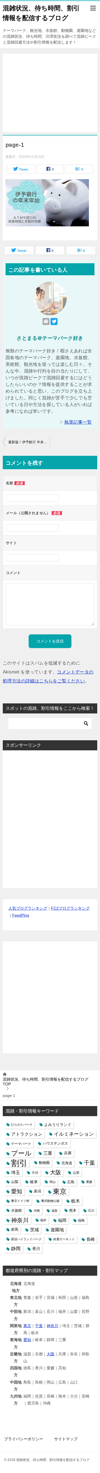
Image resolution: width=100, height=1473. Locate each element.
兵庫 (68, 1153)
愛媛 (89, 1181)
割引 (19, 1163)
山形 (76, 1172)
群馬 (14, 1230)
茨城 (34, 1229)
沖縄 (37, 1210)
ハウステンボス (55, 1143)
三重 (47, 1153)
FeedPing (20, 915)
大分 (35, 1172)
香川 (36, 1248)
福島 (81, 1220)
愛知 (16, 1191)
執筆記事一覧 (78, 422)
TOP (45, 1081)
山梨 (14, 1182)
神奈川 (20, 1220)
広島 (70, 1182)
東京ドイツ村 (20, 1200)
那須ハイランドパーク (26, 1239)
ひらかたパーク (21, 1124)
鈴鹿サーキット (64, 1239)
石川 (91, 1210)
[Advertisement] (50, 89)
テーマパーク (21, 1143)
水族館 (16, 1211)
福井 (43, 1220)
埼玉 (15, 1172)
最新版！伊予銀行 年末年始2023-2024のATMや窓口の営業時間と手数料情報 (29, 442)
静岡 (16, 1248)
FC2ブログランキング (70, 908)
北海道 (66, 1163)
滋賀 (54, 1210)
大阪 (55, 1172)
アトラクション (26, 1134)
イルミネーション (74, 1134)
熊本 (72, 1211)
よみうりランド (57, 1124)
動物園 (44, 1163)
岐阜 (34, 1182)
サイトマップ (66, 1439)
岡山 (52, 1181)
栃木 (75, 1201)
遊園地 (57, 1229)
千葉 (89, 1163)
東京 (60, 1191)
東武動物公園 (50, 1200)
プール (21, 1153)
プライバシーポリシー (23, 1439)
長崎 (90, 1239)
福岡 (62, 1220)
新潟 (37, 1191)
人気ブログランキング (27, 908)
